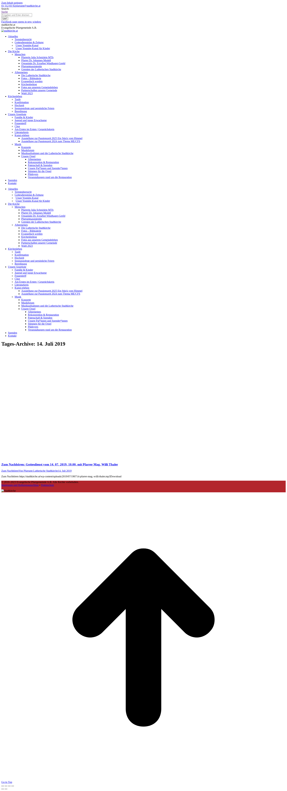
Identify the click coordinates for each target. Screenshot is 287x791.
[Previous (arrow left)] (2, 789)
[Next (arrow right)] (6, 789)
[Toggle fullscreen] (9, 786)
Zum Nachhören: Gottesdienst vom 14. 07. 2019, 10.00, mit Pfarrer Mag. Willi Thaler (59, 464)
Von (38, 470)
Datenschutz (47, 485)
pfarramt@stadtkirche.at (27, 5)
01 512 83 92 (8, 5)
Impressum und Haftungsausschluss (20, 485)
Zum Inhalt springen (12, 2)
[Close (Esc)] (2, 786)
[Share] (6, 786)
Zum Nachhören (10, 470)
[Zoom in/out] (12, 786)
